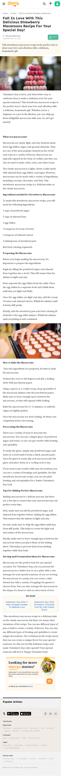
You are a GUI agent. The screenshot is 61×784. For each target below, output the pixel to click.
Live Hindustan (22, 759)
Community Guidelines (12, 748)
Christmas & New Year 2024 (31, 731)
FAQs (24, 738)
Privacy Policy (7, 745)
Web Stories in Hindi (20, 728)
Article (13, 13)
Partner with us (34, 738)
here (31, 686)
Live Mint (33, 759)
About (5, 738)
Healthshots (9, 761)
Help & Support (15, 738)
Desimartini (43, 759)
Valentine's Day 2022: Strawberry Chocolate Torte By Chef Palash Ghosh (44, 606)
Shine (51, 759)
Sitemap (44, 745)
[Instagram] (55, 714)
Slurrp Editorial (13, 36)
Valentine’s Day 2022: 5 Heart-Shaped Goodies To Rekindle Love (17, 604)
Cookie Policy (18, 745)
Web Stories (7, 728)
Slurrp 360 (50, 728)
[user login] (57, 3)
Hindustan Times (8, 759)
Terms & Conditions (32, 745)
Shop (42, 728)
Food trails (15, 731)
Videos (7, 731)
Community (34, 728)
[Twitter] (50, 714)
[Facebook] (45, 714)
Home (5, 13)
